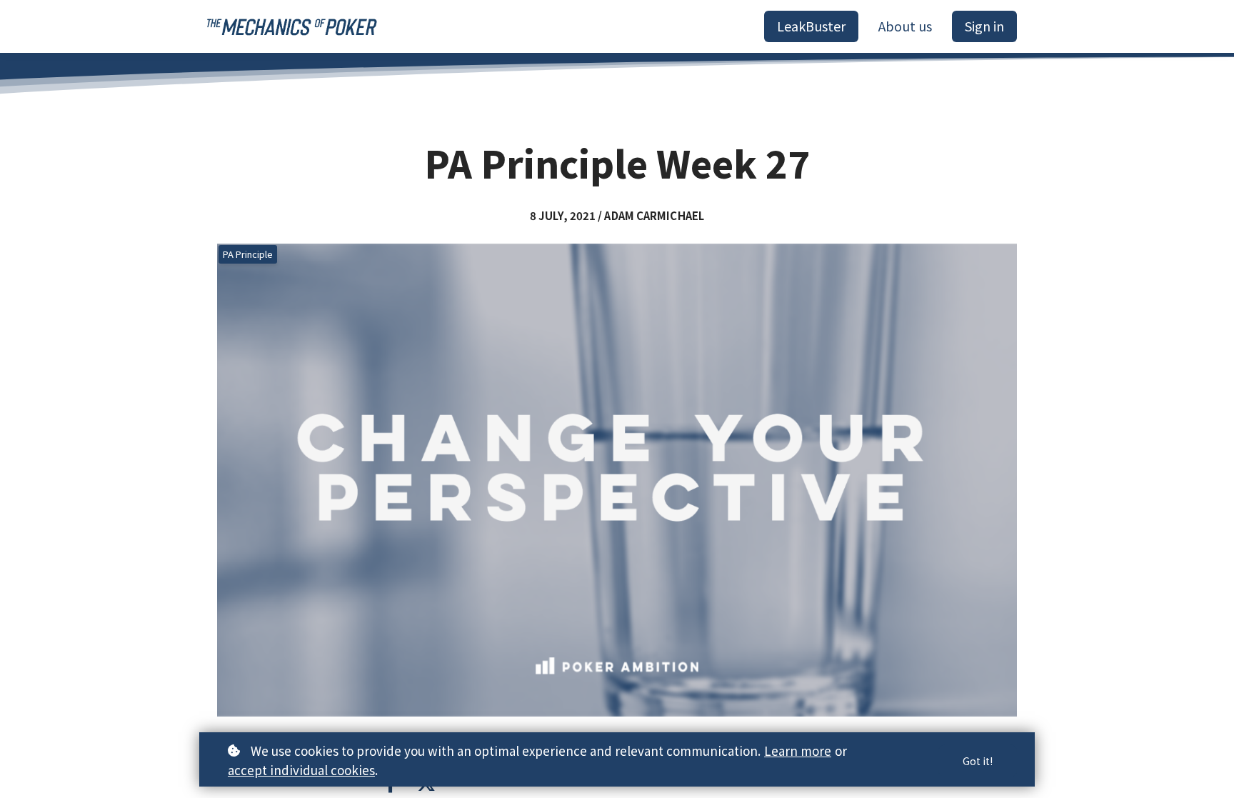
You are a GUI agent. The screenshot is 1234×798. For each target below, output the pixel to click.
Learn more (797, 750)
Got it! (978, 761)
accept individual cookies (301, 770)
